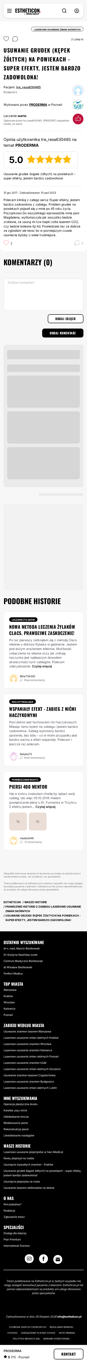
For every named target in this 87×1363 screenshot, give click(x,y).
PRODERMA (38, 104)
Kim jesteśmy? (12, 1204)
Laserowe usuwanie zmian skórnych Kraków (31, 1037)
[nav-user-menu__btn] (77, 10)
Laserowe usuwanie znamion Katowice (28, 1050)
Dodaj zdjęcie (65, 318)
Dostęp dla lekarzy (15, 1233)
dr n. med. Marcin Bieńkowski (22, 948)
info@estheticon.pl (69, 1316)
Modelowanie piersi (16, 1123)
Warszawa (10, 989)
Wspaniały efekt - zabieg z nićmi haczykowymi (42, 711)
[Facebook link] (43, 1260)
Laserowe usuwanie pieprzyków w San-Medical (33, 1152)
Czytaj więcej (42, 666)
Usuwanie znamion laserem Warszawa (27, 1031)
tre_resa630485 (28, 87)
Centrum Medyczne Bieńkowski (23, 961)
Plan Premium (12, 1239)
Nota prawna (67, 1332)
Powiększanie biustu (25, 779)
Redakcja (9, 1210)
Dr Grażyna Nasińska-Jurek (20, 954)
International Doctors (17, 1245)
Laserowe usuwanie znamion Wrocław (28, 1044)
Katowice (9, 1008)
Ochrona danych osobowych (27, 1327)
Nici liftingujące (22, 702)
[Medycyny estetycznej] (28, 11)
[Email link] (57, 1259)
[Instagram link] (29, 1260)
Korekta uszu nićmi (15, 1110)
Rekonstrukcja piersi (16, 1129)
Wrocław (9, 1002)
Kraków (8, 996)
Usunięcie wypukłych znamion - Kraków (28, 1164)
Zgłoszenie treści (14, 1217)
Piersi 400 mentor (28, 786)
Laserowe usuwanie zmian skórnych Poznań (31, 1056)
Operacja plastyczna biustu (20, 1104)
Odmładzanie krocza (16, 1116)
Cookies (12, 1332)
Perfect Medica (13, 973)
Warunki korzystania (56, 1338)
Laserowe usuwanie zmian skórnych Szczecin (32, 1069)
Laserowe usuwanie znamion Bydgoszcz (29, 1081)
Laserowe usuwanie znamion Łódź (25, 1062)
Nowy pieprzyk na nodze (19, 1158)
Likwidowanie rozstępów (19, 1135)
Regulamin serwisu (61, 1327)
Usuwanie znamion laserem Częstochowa (30, 1075)
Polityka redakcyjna (26, 1338)
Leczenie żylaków (23, 619)
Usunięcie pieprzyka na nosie (22, 1181)
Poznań (8, 1015)
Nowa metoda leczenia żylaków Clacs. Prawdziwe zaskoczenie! (42, 629)
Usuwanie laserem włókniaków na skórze (29, 1187)
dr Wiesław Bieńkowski (18, 967)
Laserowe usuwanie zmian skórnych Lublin (30, 1087)
